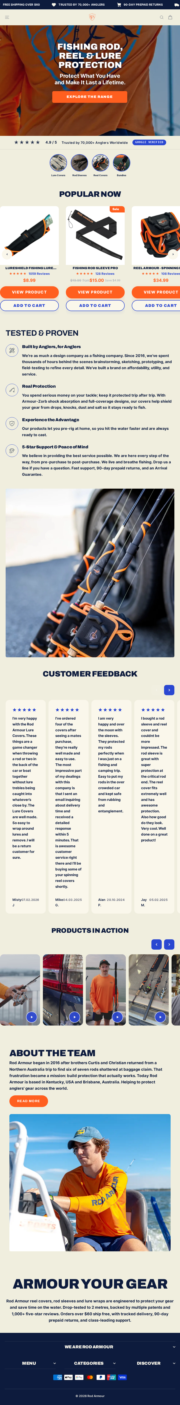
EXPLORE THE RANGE (90, 97)
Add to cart (29, 305)
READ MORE (28, 1101)
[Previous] (7, 254)
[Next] (173, 254)
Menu (29, 1363)
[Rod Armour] (92, 17)
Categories (89, 1363)
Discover (148, 1363)
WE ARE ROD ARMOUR (89, 1347)
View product (29, 292)
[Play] (31, 1016)
